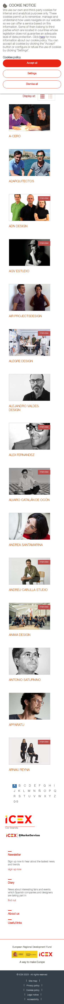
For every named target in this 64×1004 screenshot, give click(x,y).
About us (13, 914)
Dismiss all (32, 84)
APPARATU (16, 725)
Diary (11, 883)
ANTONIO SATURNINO (25, 680)
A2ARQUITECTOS (21, 181)
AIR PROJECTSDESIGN (25, 316)
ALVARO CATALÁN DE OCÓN (29, 500)
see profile (29, 117)
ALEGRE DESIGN (21, 361)
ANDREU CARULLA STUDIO (28, 590)
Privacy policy (33, 986)
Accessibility (33, 1000)
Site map (33, 981)
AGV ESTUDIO (19, 271)
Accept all (32, 63)
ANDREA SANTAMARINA (26, 545)
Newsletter (14, 855)
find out (12, 900)
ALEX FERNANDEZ (21, 455)
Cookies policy (12, 57)
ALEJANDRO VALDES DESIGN (24, 408)
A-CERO (15, 136)
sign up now (14, 869)
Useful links (15, 923)
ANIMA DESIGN (19, 635)
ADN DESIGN (18, 226)
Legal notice (33, 995)
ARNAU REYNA (19, 770)
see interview (29, 212)
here (42, 37)
